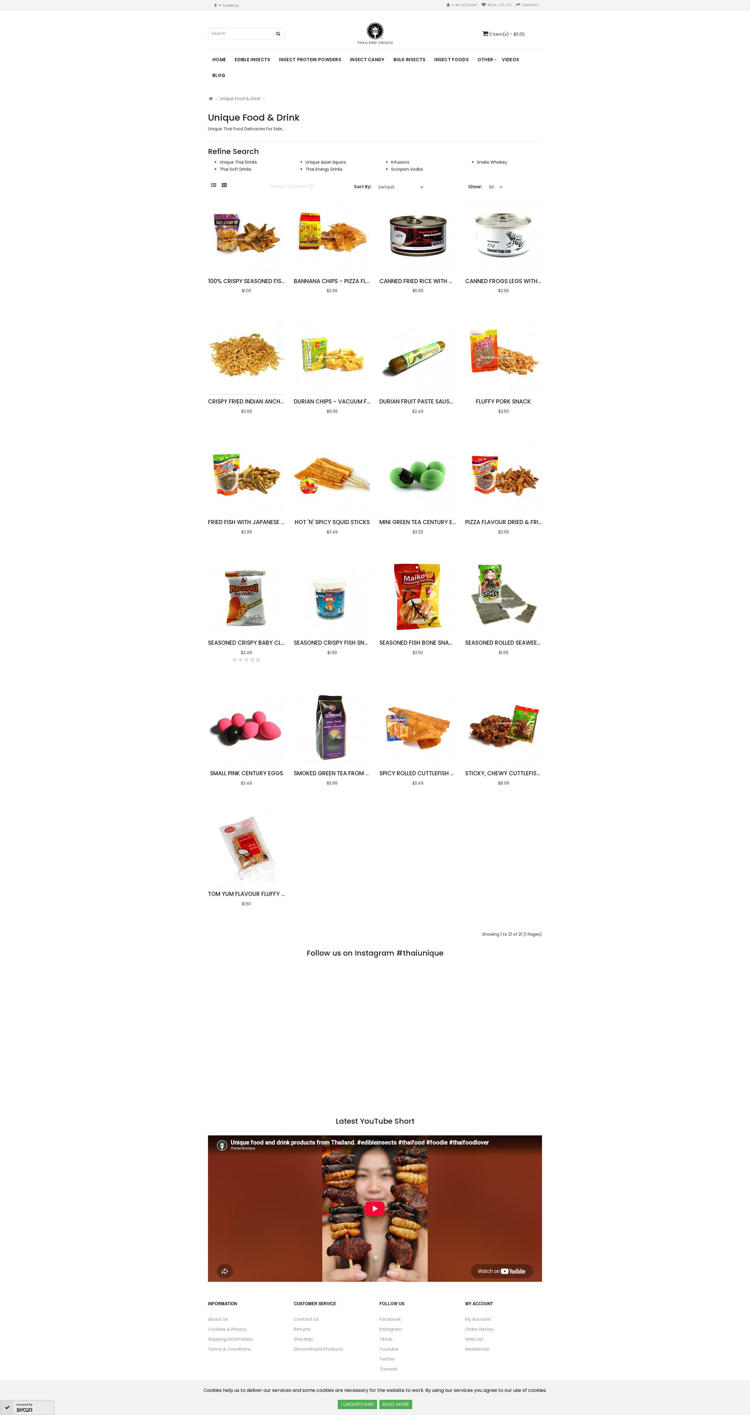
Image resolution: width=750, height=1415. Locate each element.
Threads (388, 1369)
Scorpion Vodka (407, 169)
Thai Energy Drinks (324, 169)
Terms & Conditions (229, 1349)
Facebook (390, 1319)
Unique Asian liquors (326, 162)
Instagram (390, 1329)
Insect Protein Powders (310, 60)
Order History (479, 1329)
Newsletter (477, 1349)
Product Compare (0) (292, 186)
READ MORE (395, 1404)
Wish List (474, 1339)
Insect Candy (367, 60)
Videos (510, 60)
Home (219, 60)
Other (485, 60)
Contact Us (306, 1319)
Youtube (388, 1349)
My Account (478, 1319)
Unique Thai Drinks (238, 162)
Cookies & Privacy (227, 1329)
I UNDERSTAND (357, 1404)
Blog (218, 75)
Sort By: (362, 187)
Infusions (400, 162)
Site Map (303, 1339)
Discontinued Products (318, 1349)
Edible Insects (252, 60)
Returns (302, 1329)
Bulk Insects (409, 60)
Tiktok (385, 1339)
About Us (218, 1319)
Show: (475, 187)
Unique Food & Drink (240, 99)
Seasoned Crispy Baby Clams (250, 643)
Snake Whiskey (492, 162)
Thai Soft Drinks (235, 169)
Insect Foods (451, 60)
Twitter (387, 1359)
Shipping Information (230, 1339)
